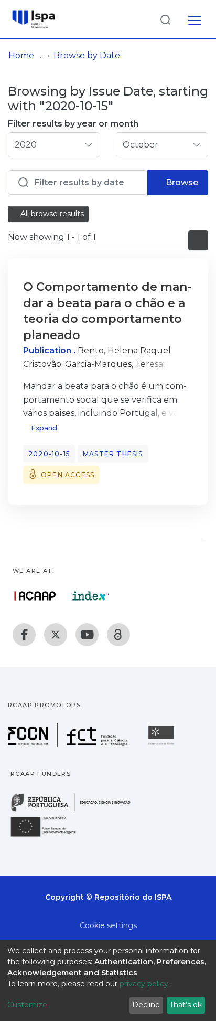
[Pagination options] (198, 240)
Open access (67, 475)
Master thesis (113, 454)
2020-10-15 (49, 454)
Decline (146, 1004)
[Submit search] (165, 19)
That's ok (185, 1004)
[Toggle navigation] (194, 19)
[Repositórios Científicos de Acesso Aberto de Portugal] (35, 596)
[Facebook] (24, 634)
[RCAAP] (118, 634)
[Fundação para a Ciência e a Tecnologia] (69, 744)
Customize (27, 1004)
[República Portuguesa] (76, 810)
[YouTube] (87, 634)
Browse (181, 182)
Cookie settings (108, 925)
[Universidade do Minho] (162, 744)
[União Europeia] (49, 836)
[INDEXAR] (91, 596)
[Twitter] (55, 634)
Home (21, 55)
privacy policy (144, 983)
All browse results (51, 213)
